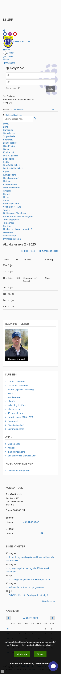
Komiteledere (9, 174)
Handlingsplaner (11, 177)
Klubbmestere (10, 184)
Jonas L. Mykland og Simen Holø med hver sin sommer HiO (30, 559)
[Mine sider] (4, 30)
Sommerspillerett (16, 428)
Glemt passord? (13, 88)
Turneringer (8, 222)
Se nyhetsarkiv (48, 601)
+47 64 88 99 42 (17, 109)
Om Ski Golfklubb (11, 165)
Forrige (24, 250)
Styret (6, 171)
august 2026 (30, 617)
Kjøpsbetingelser (16, 424)
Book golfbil (8, 158)
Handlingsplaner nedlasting (21, 389)
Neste (32, 250)
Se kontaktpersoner (13, 114)
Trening (6, 209)
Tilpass (40, 654)
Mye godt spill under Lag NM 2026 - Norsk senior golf (28, 570)
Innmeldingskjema (12, 238)
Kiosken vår (9, 152)
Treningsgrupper (11, 219)
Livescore (8, 232)
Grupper (7, 190)
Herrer (6, 197)
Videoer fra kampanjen (18, 470)
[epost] (53, 109)
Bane (5, 126)
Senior (6, 200)
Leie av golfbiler (10, 155)
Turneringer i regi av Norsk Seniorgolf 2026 (29, 579)
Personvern (13, 420)
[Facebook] (5, 34)
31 (8, 628)
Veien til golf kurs (11, 203)
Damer (6, 193)
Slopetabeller (9, 136)
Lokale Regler (9, 142)
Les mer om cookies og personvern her (30, 663)
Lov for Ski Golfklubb (13, 168)
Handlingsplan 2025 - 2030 (20, 417)
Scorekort (8, 139)
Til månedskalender (48, 250)
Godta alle (22, 654)
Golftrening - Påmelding (14, 213)
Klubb (6, 161)
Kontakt (11, 447)
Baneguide (8, 129)
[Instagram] (10, 34)
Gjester (6, 149)
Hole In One (9, 145)
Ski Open (7, 225)
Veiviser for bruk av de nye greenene (26, 587)
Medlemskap (9, 235)
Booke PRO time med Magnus (18, 216)
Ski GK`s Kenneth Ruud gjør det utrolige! (28, 595)
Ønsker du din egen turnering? (17, 229)
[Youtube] (15, 34)
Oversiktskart (9, 133)
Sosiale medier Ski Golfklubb (22, 455)
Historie (7, 181)
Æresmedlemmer (11, 187)
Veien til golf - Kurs (12, 206)
